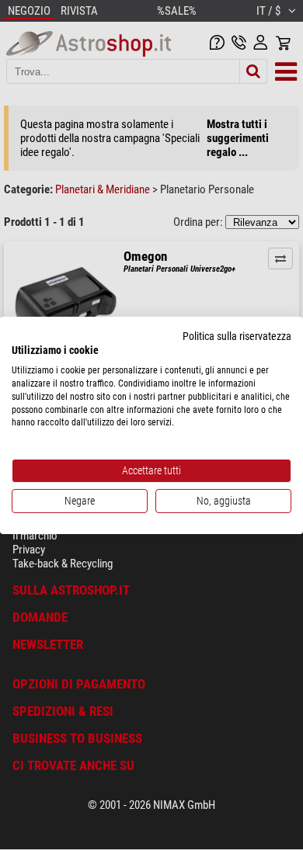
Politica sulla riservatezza (237, 335)
